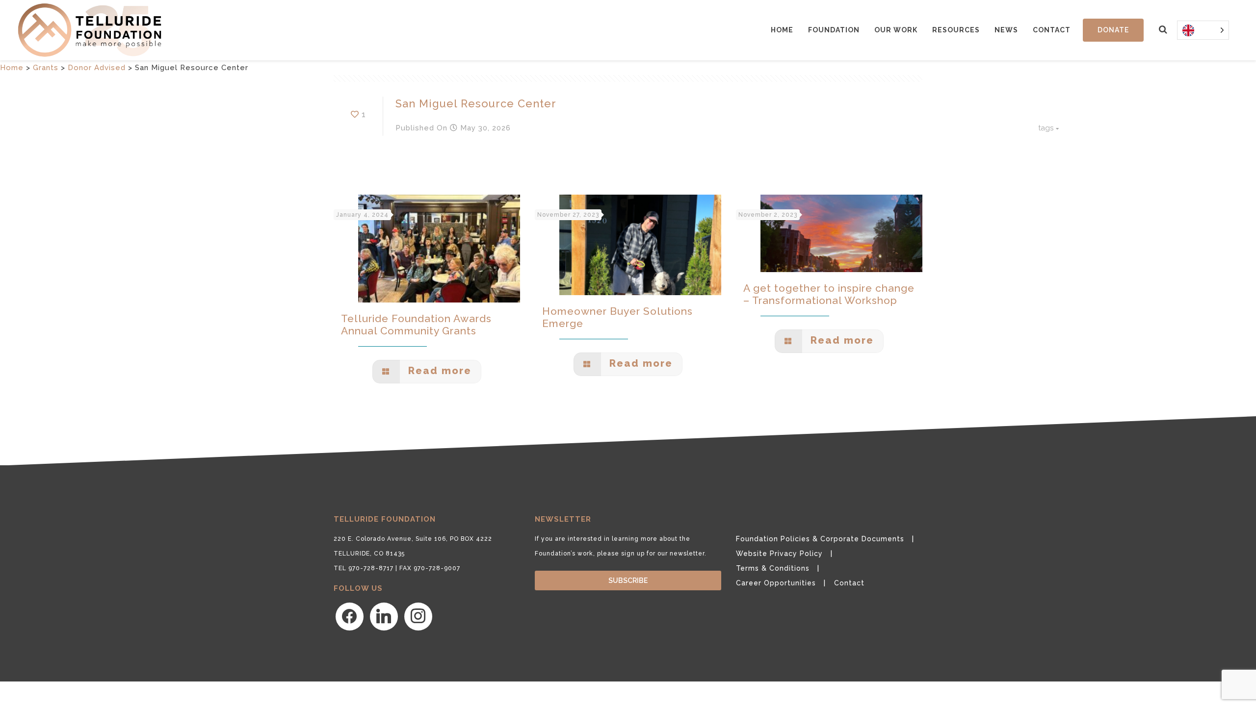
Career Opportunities (776, 583)
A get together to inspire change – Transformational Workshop (829, 294)
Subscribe (628, 580)
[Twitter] (384, 615)
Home (782, 30)
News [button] (1006, 30)
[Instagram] (418, 615)
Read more (438, 371)
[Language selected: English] (1203, 30)
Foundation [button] (834, 30)
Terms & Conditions (773, 568)
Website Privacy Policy (779, 553)
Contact (1052, 30)
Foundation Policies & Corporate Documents (820, 539)
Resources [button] (956, 30)
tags (1045, 128)
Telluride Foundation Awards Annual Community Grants (416, 324)
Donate (1113, 30)
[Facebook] (350, 615)
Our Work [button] (895, 30)
